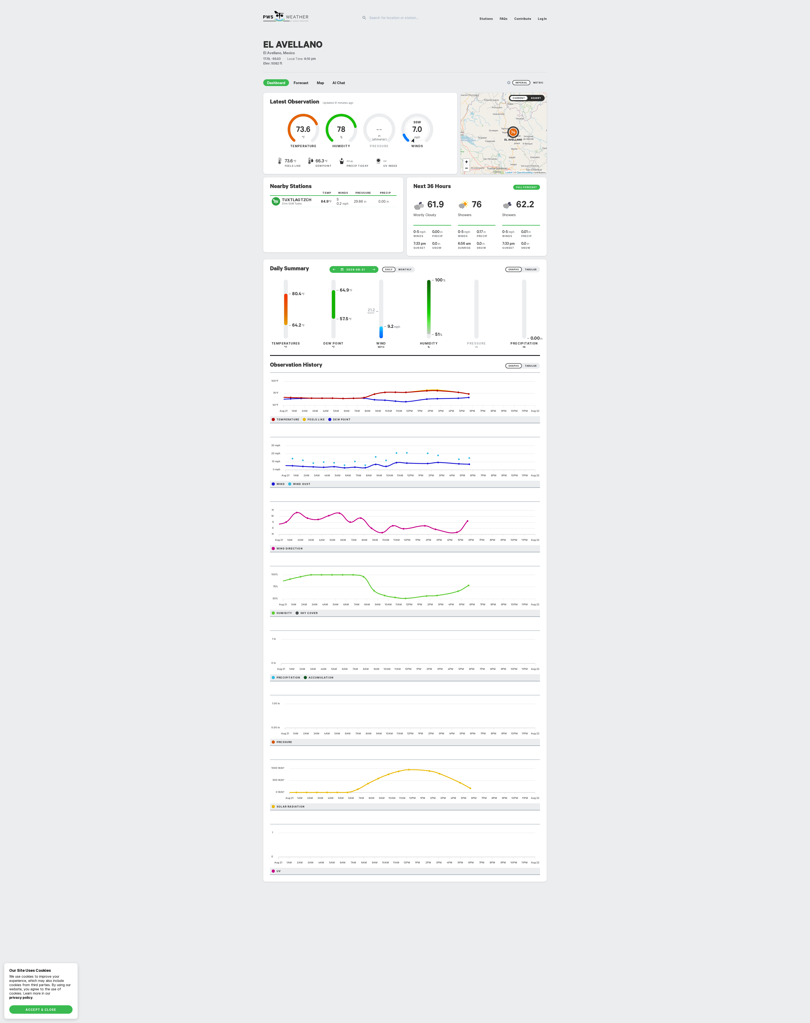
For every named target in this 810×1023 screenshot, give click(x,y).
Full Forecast (526, 187)
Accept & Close (41, 1009)
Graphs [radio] (513, 366)
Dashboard (276, 83)
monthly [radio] (405, 269)
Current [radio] (519, 98)
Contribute (522, 18)
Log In (542, 18)
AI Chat (338, 83)
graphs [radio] (513, 269)
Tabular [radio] (531, 366)
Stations (486, 18)
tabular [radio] (531, 269)
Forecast (301, 83)
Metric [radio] (538, 82)
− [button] (466, 168)
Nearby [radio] (536, 98)
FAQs (504, 18)
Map (320, 83)
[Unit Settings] (509, 83)
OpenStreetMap (525, 172)
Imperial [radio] (521, 82)
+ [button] (466, 161)
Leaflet (508, 172)
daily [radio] (389, 269)
